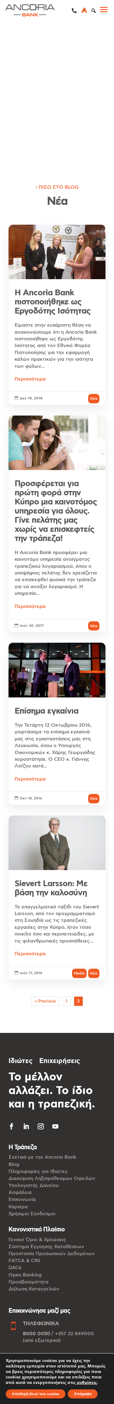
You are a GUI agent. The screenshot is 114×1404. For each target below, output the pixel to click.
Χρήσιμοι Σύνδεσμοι (32, 1213)
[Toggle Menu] (106, 10)
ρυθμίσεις (87, 1382)
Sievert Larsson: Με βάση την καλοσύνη (57, 898)
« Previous (45, 1001)
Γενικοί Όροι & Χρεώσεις (37, 1239)
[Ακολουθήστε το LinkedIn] (26, 1126)
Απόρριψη (83, 1394)
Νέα (94, 398)
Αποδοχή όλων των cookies (35, 1394)
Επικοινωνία (22, 1199)
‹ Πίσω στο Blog (57, 187)
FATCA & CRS (24, 1260)
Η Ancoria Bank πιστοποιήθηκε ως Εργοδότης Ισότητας (57, 315)
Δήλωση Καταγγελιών (34, 1288)
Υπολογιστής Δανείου (34, 1185)
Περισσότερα (30, 379)
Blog (14, 1164)
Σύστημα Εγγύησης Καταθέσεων (46, 1246)
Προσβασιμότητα (28, 1281)
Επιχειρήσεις (59, 1061)
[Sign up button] (84, 10)
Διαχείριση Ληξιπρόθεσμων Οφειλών (52, 1178)
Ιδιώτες (21, 1061)
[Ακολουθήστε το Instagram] (41, 1126)
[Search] (94, 10)
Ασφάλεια (20, 1192)
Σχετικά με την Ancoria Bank (42, 1157)
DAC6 (15, 1267)
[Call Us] (74, 10)
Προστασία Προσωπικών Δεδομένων (52, 1253)
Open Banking (25, 1274)
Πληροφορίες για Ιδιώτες (38, 1171)
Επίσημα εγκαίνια (57, 724)
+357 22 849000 (74, 1333)
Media (79, 973)
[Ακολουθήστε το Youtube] (55, 1126)
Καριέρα (18, 1206)
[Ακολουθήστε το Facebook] (11, 1126)
